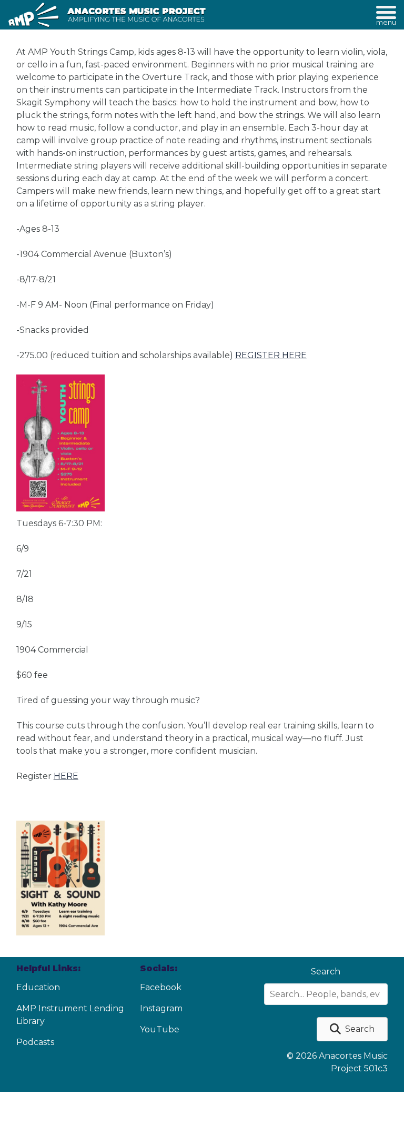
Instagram (161, 1008)
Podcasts (35, 1042)
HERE (66, 776)
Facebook (160, 987)
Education (38, 987)
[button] (352, 1029)
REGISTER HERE (271, 355)
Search (325, 972)
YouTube (159, 1029)
